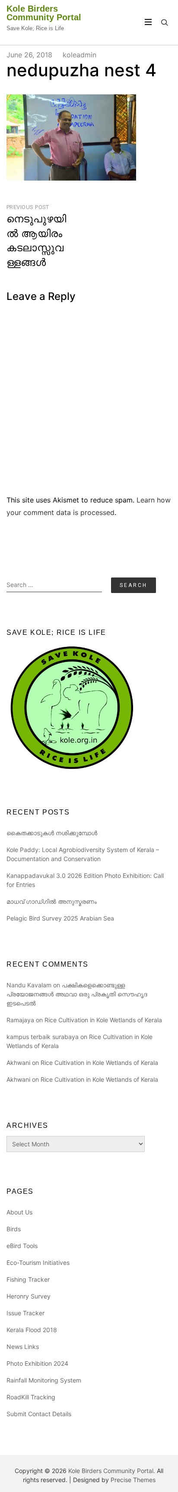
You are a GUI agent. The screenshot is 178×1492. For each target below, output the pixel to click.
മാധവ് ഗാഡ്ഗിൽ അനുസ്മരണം (51, 901)
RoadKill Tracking (30, 1397)
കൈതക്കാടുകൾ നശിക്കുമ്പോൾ (51, 833)
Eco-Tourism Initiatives (38, 1262)
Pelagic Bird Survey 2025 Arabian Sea (60, 918)
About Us (19, 1212)
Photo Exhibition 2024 (37, 1363)
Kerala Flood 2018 (31, 1329)
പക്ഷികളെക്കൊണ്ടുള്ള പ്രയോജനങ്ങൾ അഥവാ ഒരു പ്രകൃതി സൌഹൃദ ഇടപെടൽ (76, 994)
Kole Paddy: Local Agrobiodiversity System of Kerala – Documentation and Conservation (82, 854)
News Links (22, 1346)
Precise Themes (133, 1479)
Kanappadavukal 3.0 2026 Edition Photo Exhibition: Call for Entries (85, 880)
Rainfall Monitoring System (43, 1380)
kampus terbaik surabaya (42, 1036)
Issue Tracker (25, 1313)
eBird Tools (22, 1245)
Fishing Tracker (28, 1279)
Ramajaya (20, 1020)
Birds (13, 1229)
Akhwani (18, 1062)
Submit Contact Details (38, 1413)
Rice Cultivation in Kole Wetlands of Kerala (103, 1020)
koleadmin (79, 54)
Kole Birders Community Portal (43, 13)
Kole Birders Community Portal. (111, 1470)
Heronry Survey (28, 1296)
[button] (71, 137)
